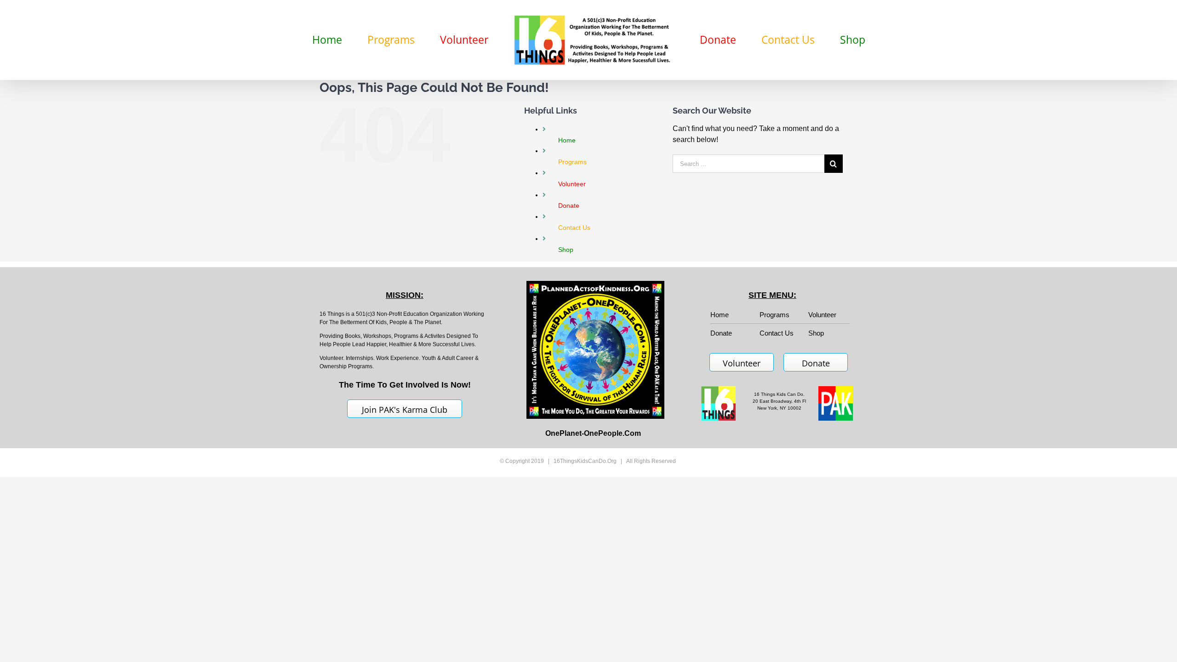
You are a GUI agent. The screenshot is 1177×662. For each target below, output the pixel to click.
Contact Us (777, 333)
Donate (816, 363)
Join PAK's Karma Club (404, 409)
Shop (816, 333)
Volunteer (822, 315)
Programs (774, 315)
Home (719, 315)
